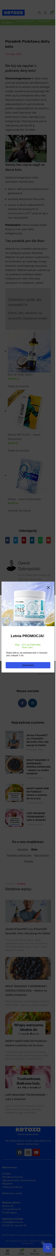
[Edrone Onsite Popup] (28, 628)
